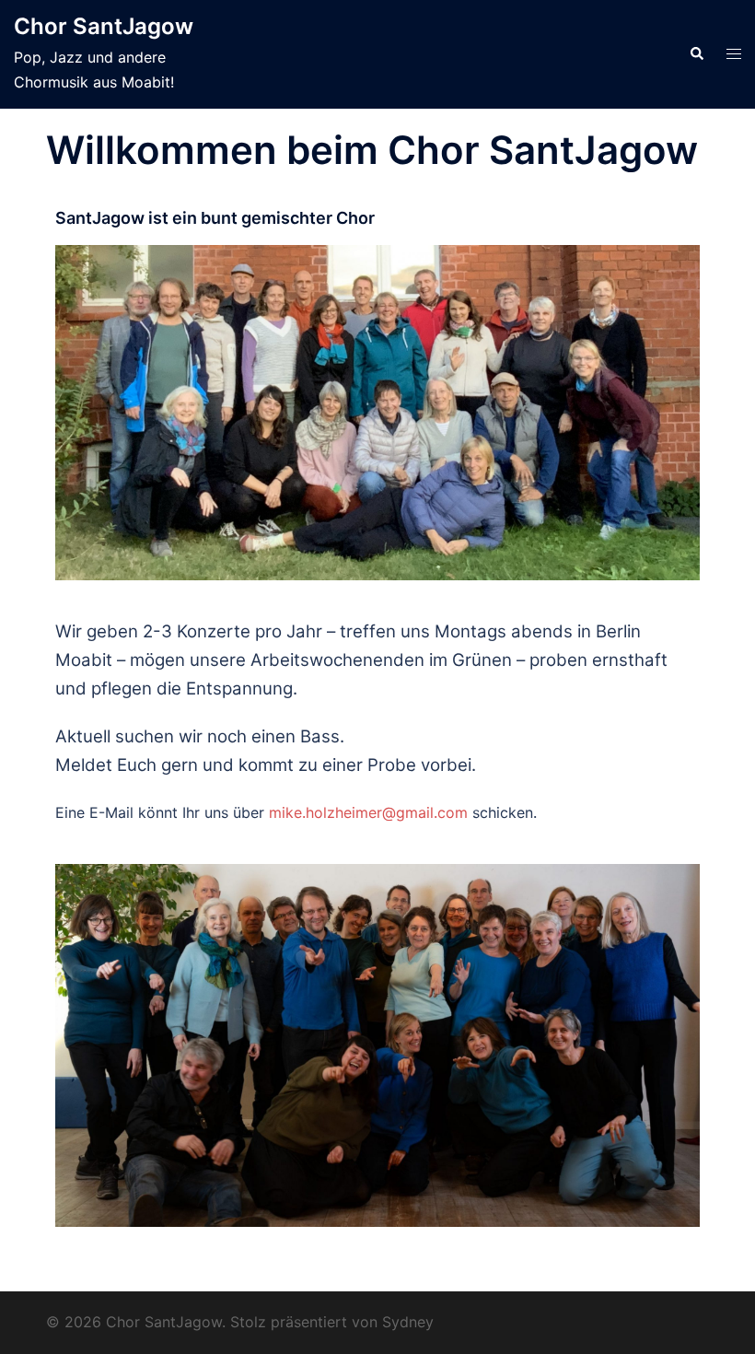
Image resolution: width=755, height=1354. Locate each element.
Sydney (408, 1322)
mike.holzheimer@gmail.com (368, 812)
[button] (696, 54)
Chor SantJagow (103, 26)
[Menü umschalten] (733, 53)
